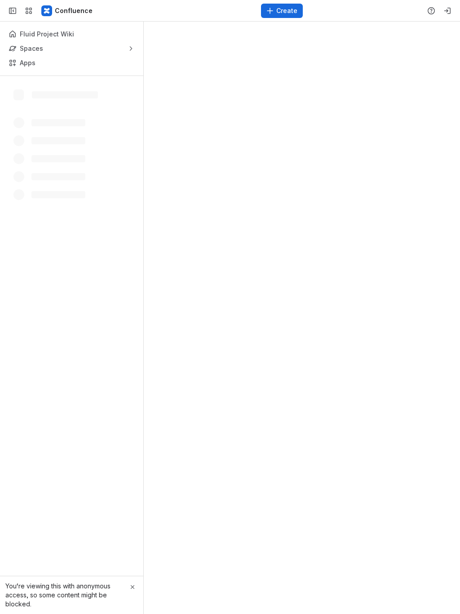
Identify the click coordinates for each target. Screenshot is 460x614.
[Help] (431, 11)
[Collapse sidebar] (12, 11)
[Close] (132, 587)
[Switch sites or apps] (29, 11)
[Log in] (447, 11)
